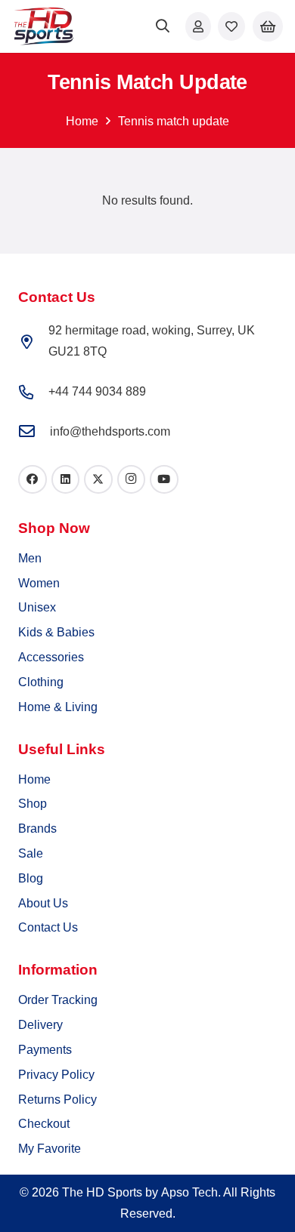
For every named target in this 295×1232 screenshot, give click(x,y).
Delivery (40, 1024)
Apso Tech (189, 1192)
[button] (163, 26)
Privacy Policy (56, 1074)
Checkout (44, 1123)
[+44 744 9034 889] (33, 392)
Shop (32, 803)
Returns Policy (57, 1099)
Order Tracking (58, 999)
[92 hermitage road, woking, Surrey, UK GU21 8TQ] (33, 341)
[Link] (198, 26)
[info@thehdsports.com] (34, 432)
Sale (30, 853)
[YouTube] (164, 479)
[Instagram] (131, 479)
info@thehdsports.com (110, 431)
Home (82, 121)
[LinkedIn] (65, 479)
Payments (45, 1049)
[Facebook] (32, 479)
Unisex (37, 607)
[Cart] (268, 26)
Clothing (41, 682)
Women (39, 583)
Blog (30, 878)
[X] (98, 479)
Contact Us (48, 927)
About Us (43, 903)
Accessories (51, 657)
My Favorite (49, 1148)
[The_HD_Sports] (43, 26)
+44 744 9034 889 (97, 391)
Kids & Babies (56, 632)
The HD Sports (102, 1192)
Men (30, 558)
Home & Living (58, 707)
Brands (37, 828)
